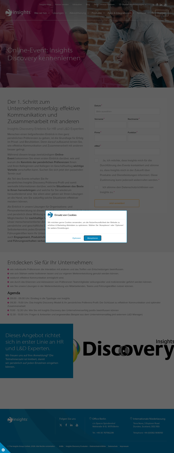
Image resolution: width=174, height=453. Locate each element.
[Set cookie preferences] (5, 447)
